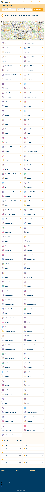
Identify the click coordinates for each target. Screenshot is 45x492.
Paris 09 (12, 455)
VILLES (41, 1)
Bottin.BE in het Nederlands (8, 484)
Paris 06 (34, 455)
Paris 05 (34, 452)
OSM (43, 39)
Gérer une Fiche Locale (20, 472)
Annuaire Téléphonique (5, 472)
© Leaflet (39, 39)
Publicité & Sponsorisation (20, 474)
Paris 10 (12, 448)
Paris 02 (34, 445)
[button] (2, 22)
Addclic (27, 490)
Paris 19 (34, 459)
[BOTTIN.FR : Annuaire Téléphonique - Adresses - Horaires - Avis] (6, 2)
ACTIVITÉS (34, 1)
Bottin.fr (21, 490)
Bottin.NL (4, 486)
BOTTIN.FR (3, 5)
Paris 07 (34, 462)
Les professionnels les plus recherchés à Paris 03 (21, 15)
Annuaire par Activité (5, 474)
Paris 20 (12, 459)
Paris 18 (12, 462)
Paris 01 (12, 452)
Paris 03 (10, 5)
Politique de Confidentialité (35, 474)
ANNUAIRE (27, 1)
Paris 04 (12, 445)
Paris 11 (34, 448)
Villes (7, 5)
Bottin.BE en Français (7, 482)
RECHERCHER (38, 9)
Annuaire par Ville (4, 476)
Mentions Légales (33, 472)
